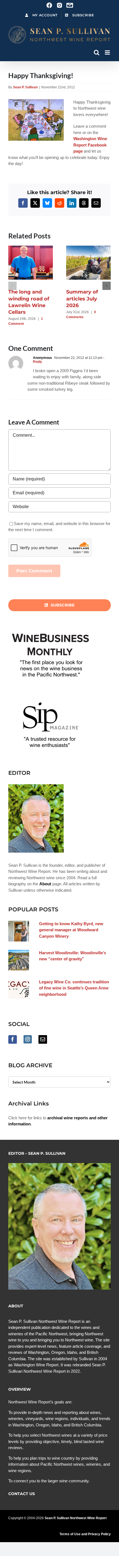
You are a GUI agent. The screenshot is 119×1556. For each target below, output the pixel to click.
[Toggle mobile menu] (108, 52)
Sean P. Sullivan (25, 87)
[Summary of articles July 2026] (91, 248)
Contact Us (21, 1493)
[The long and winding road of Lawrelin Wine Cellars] (33, 248)
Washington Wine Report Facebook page (90, 144)
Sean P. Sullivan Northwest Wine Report (76, 1518)
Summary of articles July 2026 (82, 298)
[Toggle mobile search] (96, 52)
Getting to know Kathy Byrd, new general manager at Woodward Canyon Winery (71, 929)
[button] (12, 286)
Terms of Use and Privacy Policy (85, 1534)
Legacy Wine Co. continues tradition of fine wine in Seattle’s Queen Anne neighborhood (74, 988)
